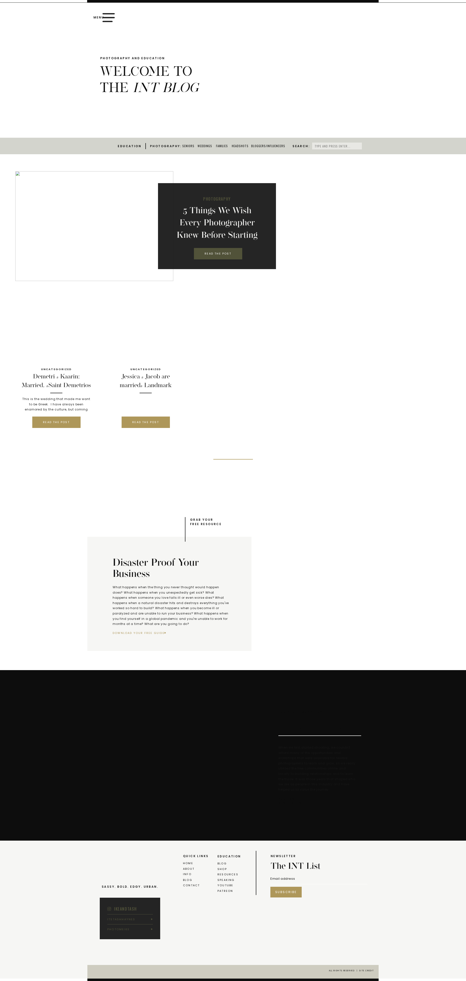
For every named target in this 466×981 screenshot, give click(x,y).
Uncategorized (56, 369)
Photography (217, 199)
